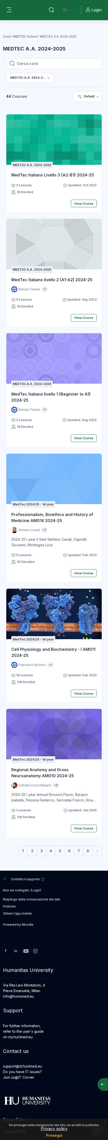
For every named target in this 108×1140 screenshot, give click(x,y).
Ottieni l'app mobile (17, 913)
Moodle (27, 924)
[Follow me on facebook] (5, 951)
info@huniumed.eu (18, 996)
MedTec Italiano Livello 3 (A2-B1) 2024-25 (52, 174)
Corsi (7, 36)
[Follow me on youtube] (25, 951)
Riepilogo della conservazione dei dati (31, 899)
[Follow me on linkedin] (15, 951)
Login (96, 9)
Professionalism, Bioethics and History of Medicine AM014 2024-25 (52, 517)
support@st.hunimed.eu (22, 1066)
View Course (83, 203)
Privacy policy (54, 1128)
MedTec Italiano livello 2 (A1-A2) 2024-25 (51, 279)
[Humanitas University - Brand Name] (54, 1101)
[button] (51, 10)
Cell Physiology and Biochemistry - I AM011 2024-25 (53, 652)
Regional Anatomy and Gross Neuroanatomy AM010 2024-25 (42, 772)
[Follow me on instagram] (35, 951)
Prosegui (54, 1135)
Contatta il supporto (25, 879)
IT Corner (26, 1077)
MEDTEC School (25, 36)
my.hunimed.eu (20, 1037)
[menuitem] (88, 96)
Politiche (9, 906)
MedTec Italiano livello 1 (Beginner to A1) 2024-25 (51, 397)
